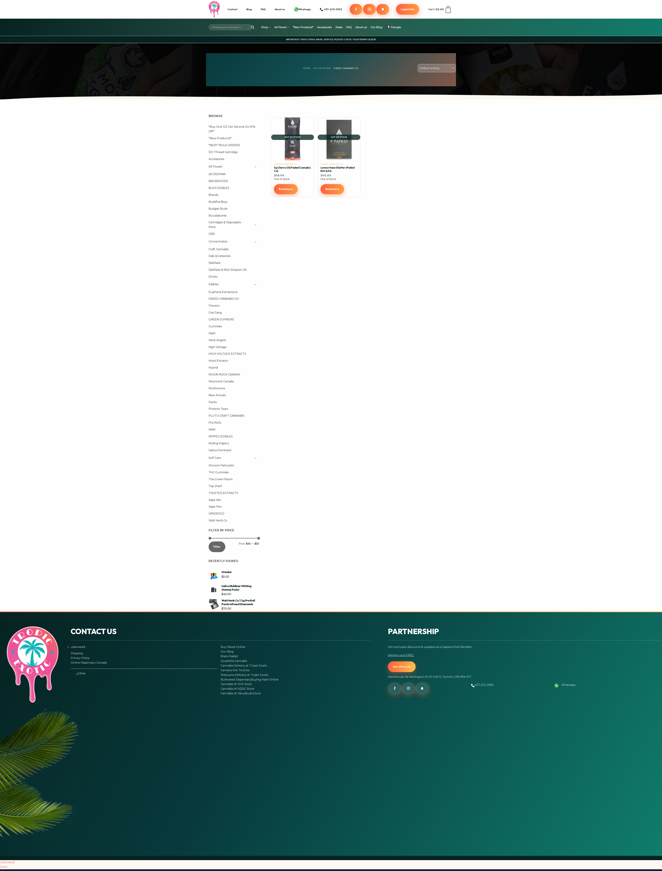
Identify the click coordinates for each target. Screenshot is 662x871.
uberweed (78, 647)
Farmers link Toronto (235, 670)
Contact (232, 9)
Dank (3, 866)
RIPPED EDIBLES (221, 436)
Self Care (215, 457)
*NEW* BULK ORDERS (224, 145)
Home (306, 68)
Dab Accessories (219, 256)
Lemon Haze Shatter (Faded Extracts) (337, 169)
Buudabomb (218, 215)
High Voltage (218, 347)
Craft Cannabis (218, 249)
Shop (264, 27)
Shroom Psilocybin (221, 465)
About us (280, 9)
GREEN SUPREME (221, 319)
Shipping (77, 653)
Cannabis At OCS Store (236, 684)
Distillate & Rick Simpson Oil (228, 269)
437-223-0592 (484, 685)
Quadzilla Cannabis (234, 661)
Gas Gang (215, 312)
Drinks (213, 276)
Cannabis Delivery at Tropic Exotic (244, 665)
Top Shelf (215, 486)
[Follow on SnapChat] (382, 9)
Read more (286, 189)
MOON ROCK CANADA (224, 374)
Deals (338, 27)
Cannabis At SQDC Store (237, 688)
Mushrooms (217, 388)
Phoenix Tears (218, 408)
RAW (212, 429)
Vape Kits (215, 500)
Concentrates (218, 241)
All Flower (280, 27)
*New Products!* (303, 27)
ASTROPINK (217, 174)
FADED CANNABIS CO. (224, 298)
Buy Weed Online (233, 647)
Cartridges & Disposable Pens (225, 225)
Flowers (214, 305)
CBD (212, 234)
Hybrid (213, 367)
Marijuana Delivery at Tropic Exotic (244, 675)
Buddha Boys (218, 201)
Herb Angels (217, 340)
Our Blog (376, 27)
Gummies (215, 326)
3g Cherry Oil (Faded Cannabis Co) (292, 169)
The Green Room (221, 479)
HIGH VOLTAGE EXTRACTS (227, 353)
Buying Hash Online (264, 679)
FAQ (263, 9)
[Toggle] (254, 167)
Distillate (214, 263)
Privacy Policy (80, 658)
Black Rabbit (229, 656)
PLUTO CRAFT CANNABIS (226, 415)
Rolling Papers (219, 443)
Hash (212, 333)
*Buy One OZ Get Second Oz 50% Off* (232, 129)
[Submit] (252, 27)
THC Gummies (219, 472)
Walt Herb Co (218, 520)
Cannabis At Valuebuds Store (241, 693)
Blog (249, 9)
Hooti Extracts (218, 360)
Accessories (324, 27)
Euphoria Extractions (223, 292)
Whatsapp (304, 9)
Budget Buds (218, 208)
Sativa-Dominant (220, 450)
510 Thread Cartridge (223, 152)
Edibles (214, 284)
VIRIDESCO (216, 513)
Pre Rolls (215, 422)
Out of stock (322, 68)
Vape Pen (215, 506)
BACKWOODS (218, 181)
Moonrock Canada (221, 381)
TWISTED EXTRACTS (223, 493)
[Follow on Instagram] (369, 9)
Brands (213, 195)
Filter (216, 546)
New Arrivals (217, 395)
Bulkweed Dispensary (236, 679)
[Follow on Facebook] (356, 9)
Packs (213, 402)
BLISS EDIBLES (219, 188)
